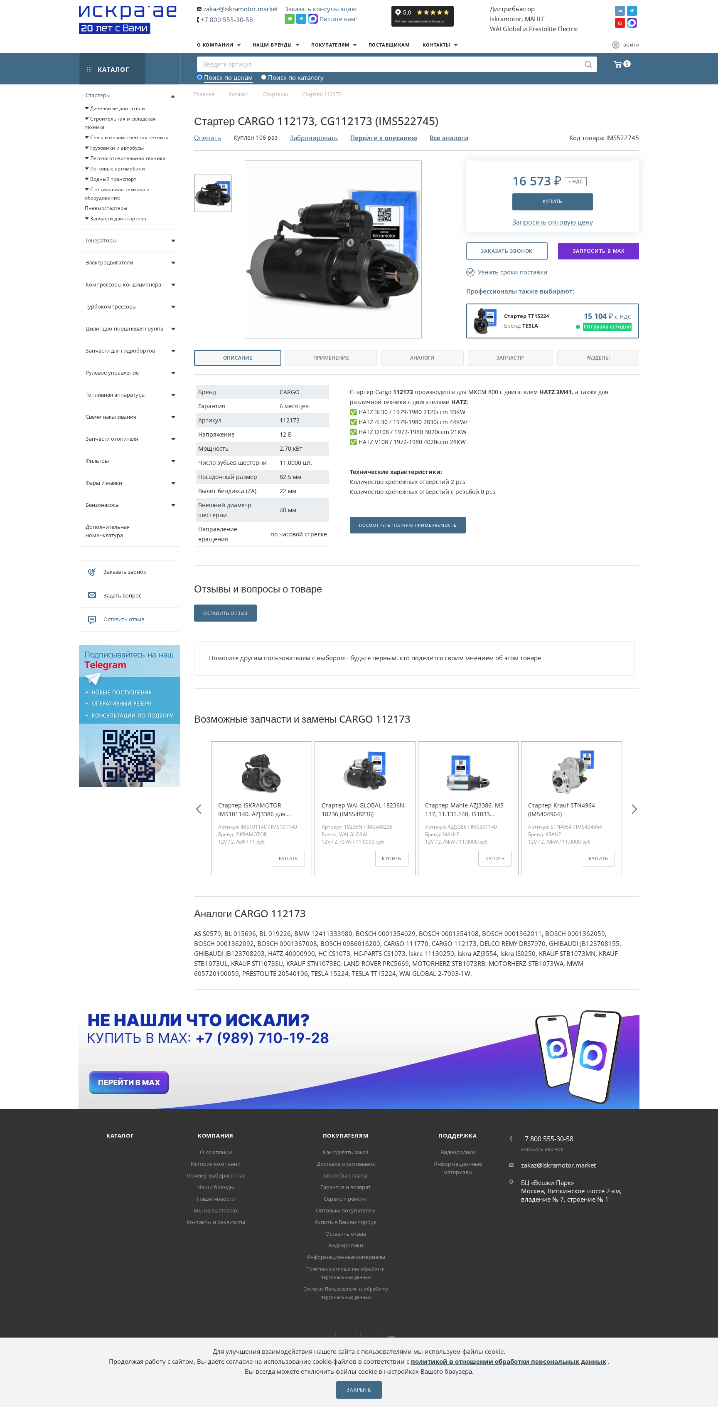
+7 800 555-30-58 (227, 19)
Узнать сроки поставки (513, 272)
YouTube (620, 23)
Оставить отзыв (123, 619)
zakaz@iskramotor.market (240, 9)
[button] (198, 808)
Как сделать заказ (345, 1152)
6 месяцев (294, 406)
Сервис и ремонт (345, 1198)
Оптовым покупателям (346, 1210)
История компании (216, 1164)
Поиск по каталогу (296, 77)
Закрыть (359, 1389)
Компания (216, 1135)
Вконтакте (620, 11)
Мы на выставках (216, 1210)
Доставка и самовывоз (346, 1164)
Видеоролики (345, 1245)
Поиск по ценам (228, 77)
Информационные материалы (345, 1257)
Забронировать (314, 137)
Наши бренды (215, 1187)
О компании (216, 1152)
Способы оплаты (345, 1175)
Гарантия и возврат (345, 1187)
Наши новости (216, 1198)
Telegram (632, 11)
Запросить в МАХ (599, 250)
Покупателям (346, 1135)
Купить (552, 201)
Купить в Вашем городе (345, 1222)
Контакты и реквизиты (216, 1222)
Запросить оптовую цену (552, 222)
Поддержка (457, 1135)
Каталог (120, 1135)
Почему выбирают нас (216, 1175)
